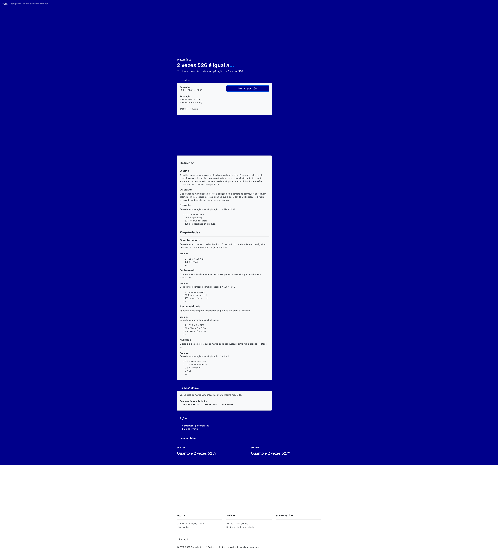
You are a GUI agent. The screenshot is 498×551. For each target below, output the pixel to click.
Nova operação (247, 88)
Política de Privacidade (240, 527)
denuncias (183, 527)
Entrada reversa (190, 429)
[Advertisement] (249, 34)
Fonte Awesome (252, 547)
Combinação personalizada (196, 425)
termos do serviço (237, 523)
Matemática (184, 59)
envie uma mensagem (190, 523)
